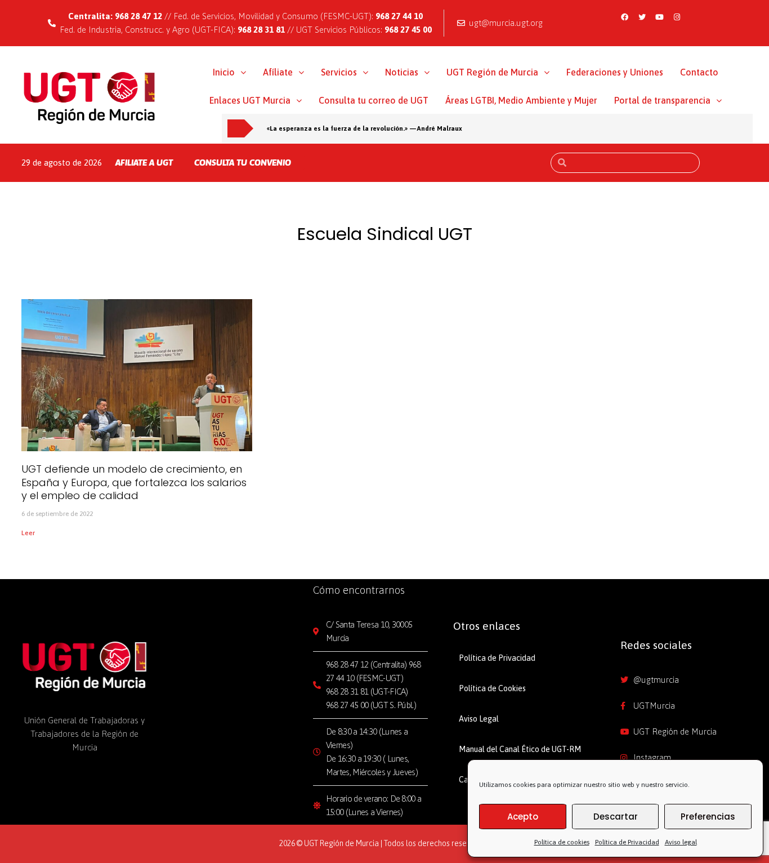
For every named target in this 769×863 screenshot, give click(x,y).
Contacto (699, 72)
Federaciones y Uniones (614, 72)
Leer (28, 533)
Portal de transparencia (662, 100)
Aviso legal (681, 842)
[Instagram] (676, 17)
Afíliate (278, 72)
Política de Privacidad (627, 842)
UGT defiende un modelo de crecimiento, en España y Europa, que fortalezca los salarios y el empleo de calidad (134, 482)
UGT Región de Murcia (492, 72)
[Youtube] (659, 17)
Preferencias (708, 816)
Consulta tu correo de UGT (373, 100)
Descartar (615, 816)
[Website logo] (90, 97)
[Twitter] (641, 17)
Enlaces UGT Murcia (249, 100)
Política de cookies (561, 842)
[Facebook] (624, 17)
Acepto (522, 816)
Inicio (224, 72)
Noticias (401, 72)
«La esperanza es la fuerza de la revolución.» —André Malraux (364, 128)
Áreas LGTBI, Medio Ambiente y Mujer (521, 100)
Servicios (339, 72)
